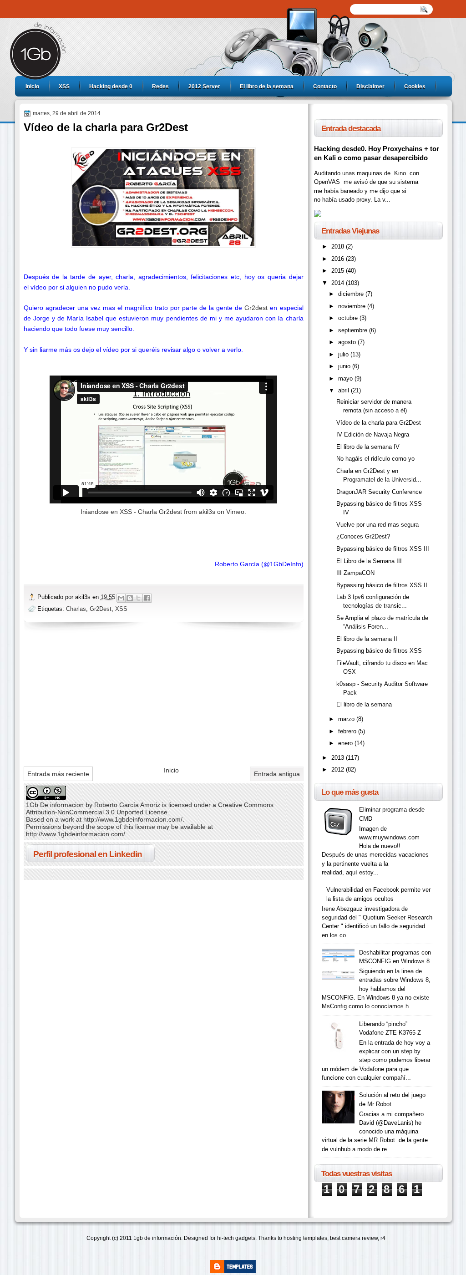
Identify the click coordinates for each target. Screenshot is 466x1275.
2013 (338, 757)
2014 (338, 282)
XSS (64, 86)
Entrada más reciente (58, 773)
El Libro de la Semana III (369, 561)
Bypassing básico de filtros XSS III (382, 548)
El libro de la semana (267, 86)
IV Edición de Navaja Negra (372, 434)
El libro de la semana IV (368, 446)
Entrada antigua (277, 773)
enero (346, 743)
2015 (338, 270)
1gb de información (157, 1238)
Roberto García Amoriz (127, 804)
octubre (349, 318)
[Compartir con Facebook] (147, 598)
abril (344, 390)
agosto (348, 342)
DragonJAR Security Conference (379, 491)
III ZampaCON (355, 572)
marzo (347, 719)
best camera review (354, 1238)
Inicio (32, 86)
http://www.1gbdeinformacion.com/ (132, 819)
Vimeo (235, 511)
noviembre (352, 306)
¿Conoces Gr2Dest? (363, 536)
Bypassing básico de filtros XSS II (381, 585)
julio (344, 354)
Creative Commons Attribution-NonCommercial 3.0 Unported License (150, 808)
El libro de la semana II (366, 638)
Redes (160, 86)
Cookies (414, 86)
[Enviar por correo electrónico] (121, 598)
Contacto (325, 86)
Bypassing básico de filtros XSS (379, 650)
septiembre (353, 330)
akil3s (207, 511)
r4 (382, 1238)
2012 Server (204, 86)
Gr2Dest (100, 608)
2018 (338, 246)
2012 (338, 769)
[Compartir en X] (138, 598)
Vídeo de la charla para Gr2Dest (378, 422)
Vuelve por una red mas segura (377, 524)
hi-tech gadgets (236, 1238)
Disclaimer (370, 86)
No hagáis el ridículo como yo (375, 458)
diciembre (351, 293)
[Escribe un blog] (129, 598)
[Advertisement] (92, 697)
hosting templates (305, 1238)
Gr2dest (256, 307)
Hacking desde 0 (110, 86)
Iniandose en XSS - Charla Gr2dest (131, 511)
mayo (346, 378)
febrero (348, 731)
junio (345, 366)
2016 (338, 258)
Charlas (76, 608)
